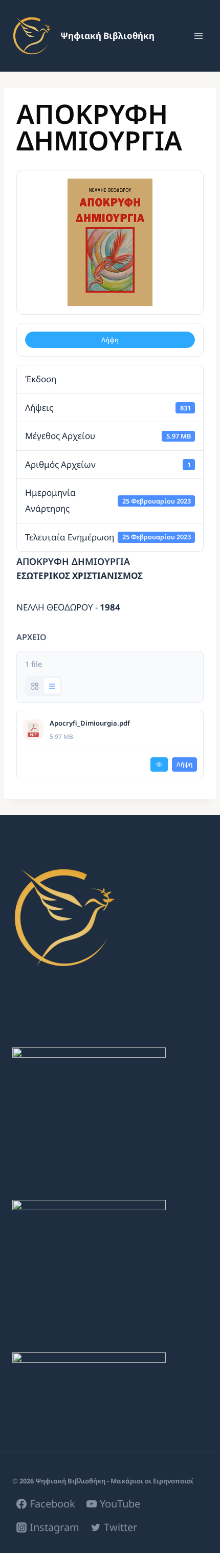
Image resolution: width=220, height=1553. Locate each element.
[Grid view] (35, 686)
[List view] (52, 686)
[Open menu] (198, 35)
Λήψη (110, 339)
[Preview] (159, 764)
